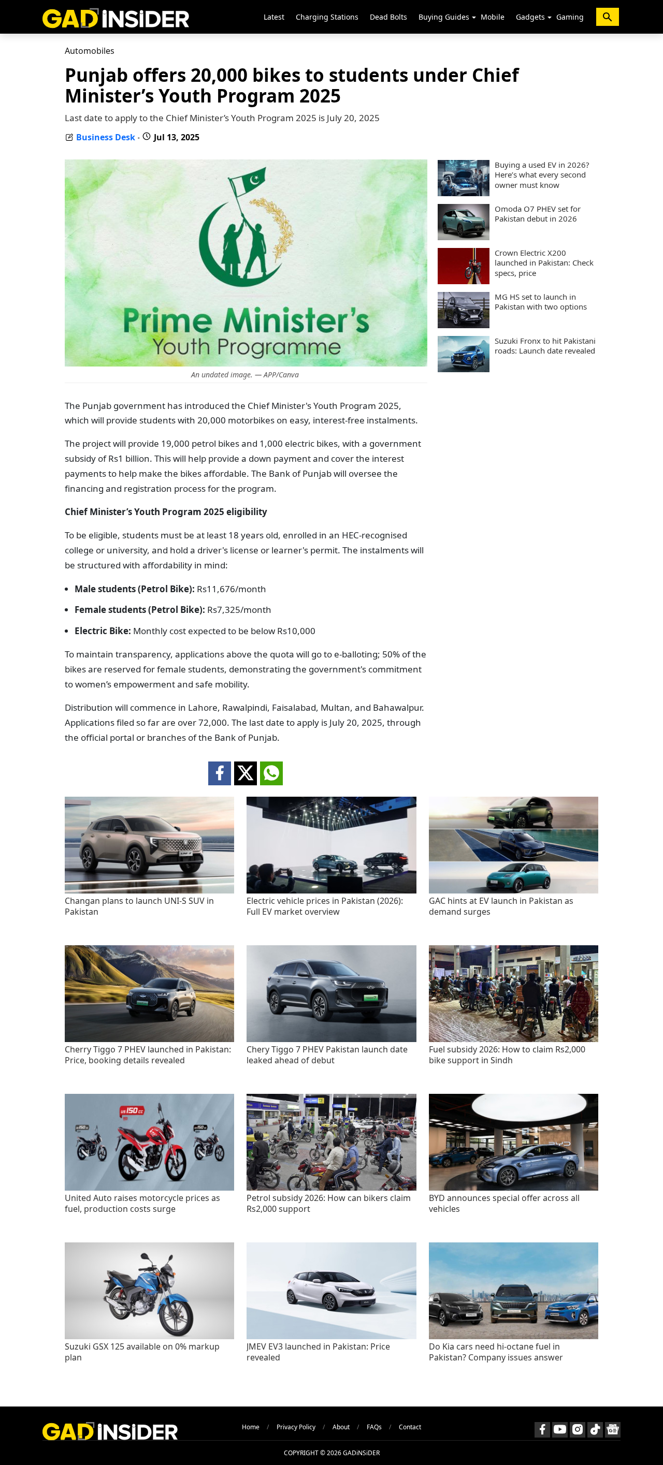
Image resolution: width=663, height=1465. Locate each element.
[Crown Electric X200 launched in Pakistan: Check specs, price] (463, 281)
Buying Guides (444, 17)
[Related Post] (149, 891)
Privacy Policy (296, 1427)
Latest (274, 17)
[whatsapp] (271, 773)
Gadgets (530, 17)
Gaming (570, 17)
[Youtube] (560, 1430)
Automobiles (89, 50)
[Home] (115, 17)
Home (251, 1427)
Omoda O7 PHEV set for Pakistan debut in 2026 (538, 214)
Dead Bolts (388, 17)
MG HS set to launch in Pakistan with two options (541, 302)
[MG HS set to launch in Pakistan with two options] (463, 325)
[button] (474, 17)
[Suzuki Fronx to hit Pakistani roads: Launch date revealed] (463, 369)
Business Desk (105, 137)
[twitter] (245, 773)
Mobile (493, 17)
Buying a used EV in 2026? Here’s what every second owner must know (542, 175)
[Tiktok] (595, 1430)
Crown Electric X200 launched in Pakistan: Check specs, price (544, 263)
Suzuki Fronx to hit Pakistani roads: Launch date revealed (545, 346)
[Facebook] (542, 1430)
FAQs (374, 1427)
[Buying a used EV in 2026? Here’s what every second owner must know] (463, 193)
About (341, 1427)
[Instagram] (577, 1430)
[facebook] (219, 773)
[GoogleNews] (613, 1430)
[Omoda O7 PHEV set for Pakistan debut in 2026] (463, 237)
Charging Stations (327, 17)
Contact (410, 1427)
